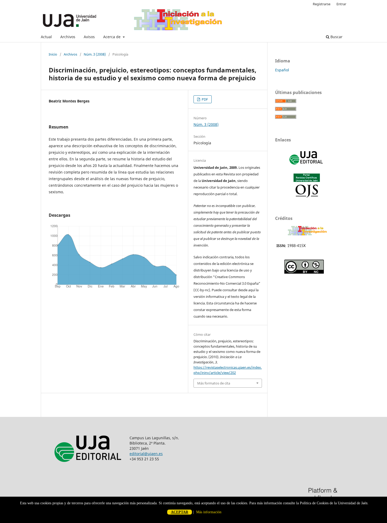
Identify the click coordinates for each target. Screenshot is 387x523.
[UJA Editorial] (306, 167)
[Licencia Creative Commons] (304, 272)
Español (282, 69)
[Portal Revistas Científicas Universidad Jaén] (306, 196)
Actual (46, 36)
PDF (204, 99)
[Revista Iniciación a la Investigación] (307, 235)
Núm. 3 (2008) (95, 54)
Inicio (53, 54)
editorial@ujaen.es (146, 453)
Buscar (336, 36)
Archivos (67, 36)
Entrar (341, 4)
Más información (208, 512)
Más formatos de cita (213, 383)
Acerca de (112, 36)
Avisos (89, 36)
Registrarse (321, 4)
